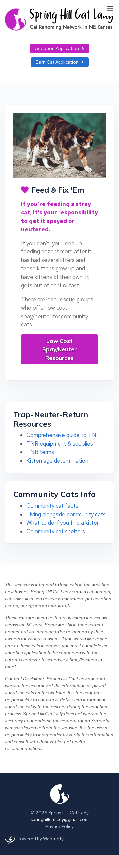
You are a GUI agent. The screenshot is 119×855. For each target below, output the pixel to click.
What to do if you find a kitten (63, 522)
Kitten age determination (57, 460)
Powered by (41, 839)
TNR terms (40, 452)
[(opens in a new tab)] (10, 839)
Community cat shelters (55, 531)
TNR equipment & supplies (59, 443)
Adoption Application (57, 48)
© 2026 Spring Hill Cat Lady (60, 813)
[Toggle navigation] (110, 8)
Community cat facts (52, 505)
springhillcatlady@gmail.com (60, 819)
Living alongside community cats (66, 514)
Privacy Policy (59, 826)
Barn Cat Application (57, 62)
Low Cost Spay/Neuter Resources (59, 349)
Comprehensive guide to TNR (63, 435)
